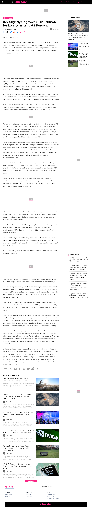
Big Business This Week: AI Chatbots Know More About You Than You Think (79, 295)
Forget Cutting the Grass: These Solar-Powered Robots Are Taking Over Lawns (17, 448)
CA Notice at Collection (53, 498)
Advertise (28, 494)
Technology (76, 2)
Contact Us (29, 496)
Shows (63, 2)
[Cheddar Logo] (21, 2)
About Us (7, 496)
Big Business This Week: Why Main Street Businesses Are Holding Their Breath (78, 286)
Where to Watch (85, 2)
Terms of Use (50, 496)
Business (68, 2)
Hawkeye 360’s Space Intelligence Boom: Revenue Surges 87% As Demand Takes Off (17, 396)
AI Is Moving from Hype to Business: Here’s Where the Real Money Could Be (18, 414)
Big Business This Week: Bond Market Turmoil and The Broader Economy (78, 267)
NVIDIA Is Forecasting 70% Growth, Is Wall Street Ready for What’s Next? (18, 431)
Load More (31, 481)
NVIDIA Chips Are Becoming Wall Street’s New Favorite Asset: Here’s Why (17, 466)
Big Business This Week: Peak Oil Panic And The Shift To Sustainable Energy (78, 276)
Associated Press (10, 29)
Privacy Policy (51, 494)
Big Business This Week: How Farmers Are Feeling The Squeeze (17, 380)
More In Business (10, 375)
